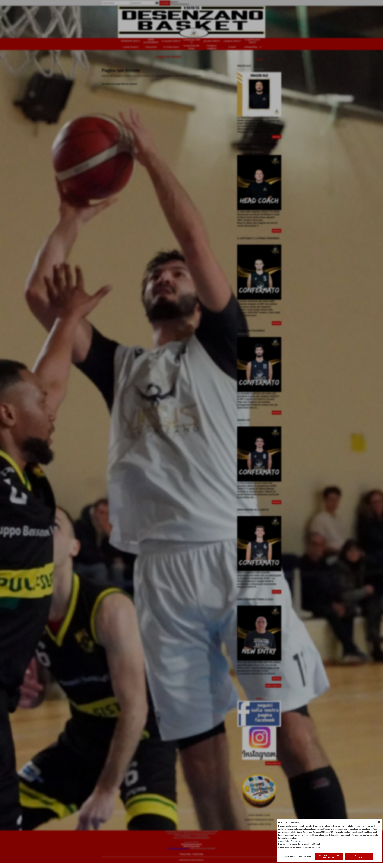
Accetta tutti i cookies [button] (359, 856)
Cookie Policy (283, 841)
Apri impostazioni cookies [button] (298, 857)
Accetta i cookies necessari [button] (329, 856)
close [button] (379, 822)
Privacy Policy (296, 841)
